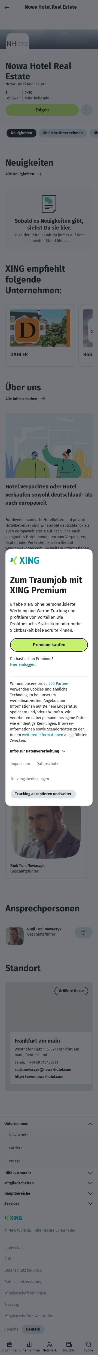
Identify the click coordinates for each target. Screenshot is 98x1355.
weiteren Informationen (42, 735)
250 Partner (59, 683)
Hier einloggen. (23, 664)
